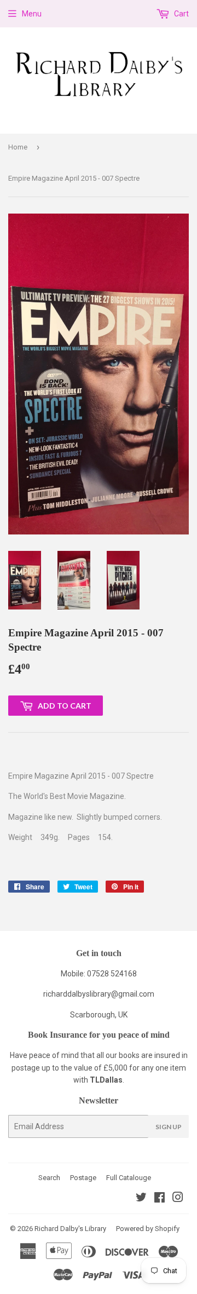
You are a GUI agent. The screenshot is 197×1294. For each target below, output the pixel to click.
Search (49, 1178)
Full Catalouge (128, 1178)
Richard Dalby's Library (70, 1228)
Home (17, 147)
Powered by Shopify (147, 1228)
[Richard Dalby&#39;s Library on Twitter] (141, 1198)
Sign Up (168, 1127)
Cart (180, 13)
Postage (83, 1178)
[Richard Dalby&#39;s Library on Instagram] (177, 1198)
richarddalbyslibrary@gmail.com (98, 994)
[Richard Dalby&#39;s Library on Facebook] (159, 1198)
